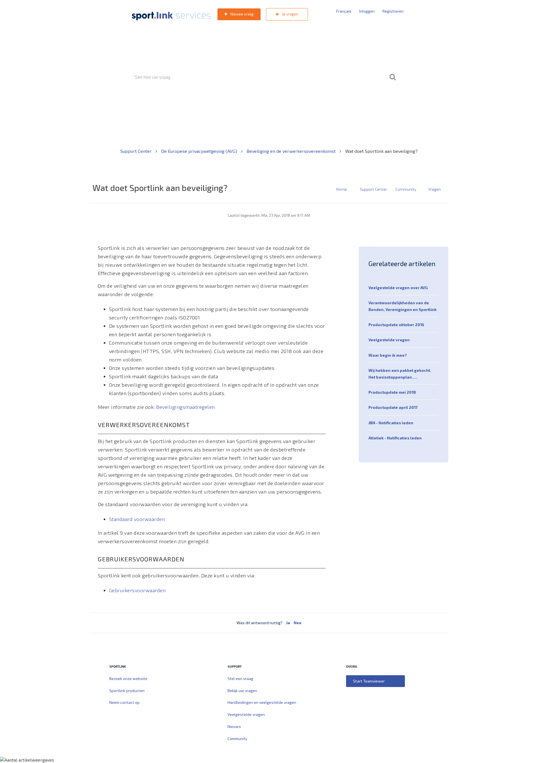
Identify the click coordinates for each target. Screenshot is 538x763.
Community (405, 189)
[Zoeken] (392, 77)
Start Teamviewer (369, 681)
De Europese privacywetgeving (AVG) (199, 151)
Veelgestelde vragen (389, 339)
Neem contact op (124, 702)
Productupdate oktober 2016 (396, 324)
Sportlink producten (127, 690)
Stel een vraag (240, 678)
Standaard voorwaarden (137, 519)
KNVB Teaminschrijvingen (257, 101)
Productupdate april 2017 (393, 407)
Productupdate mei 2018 (392, 392)
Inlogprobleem (300, 101)
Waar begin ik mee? (387, 355)
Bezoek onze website (128, 678)
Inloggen (367, 11)
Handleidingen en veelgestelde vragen (262, 702)
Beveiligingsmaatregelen (185, 407)
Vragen (434, 189)
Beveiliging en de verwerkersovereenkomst (292, 151)
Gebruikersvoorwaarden (137, 590)
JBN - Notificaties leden (390, 422)
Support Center (136, 151)
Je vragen (289, 14)
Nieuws (234, 726)
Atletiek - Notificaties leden (395, 437)
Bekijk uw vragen (242, 690)
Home (341, 189)
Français (343, 11)
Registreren (393, 11)
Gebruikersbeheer (336, 101)
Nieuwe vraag (241, 14)
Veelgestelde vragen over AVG (398, 287)
